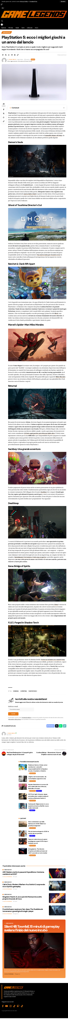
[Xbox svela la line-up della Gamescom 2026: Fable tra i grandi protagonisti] (23, 824)
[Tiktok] (22, 1006)
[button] (63, 1)
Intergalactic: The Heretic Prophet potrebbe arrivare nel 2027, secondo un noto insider (37, 851)
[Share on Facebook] (3, 55)
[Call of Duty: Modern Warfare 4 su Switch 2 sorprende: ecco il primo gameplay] (57, 886)
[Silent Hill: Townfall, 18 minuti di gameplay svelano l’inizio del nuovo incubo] (34, 950)
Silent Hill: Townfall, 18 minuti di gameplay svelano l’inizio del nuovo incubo (31, 928)
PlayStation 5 (33, 691)
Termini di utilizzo (26, 717)
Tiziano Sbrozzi (12, 59)
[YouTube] (6, 1006)
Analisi (33, 59)
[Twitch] (18, 1006)
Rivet (56, 313)
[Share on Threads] (15, 55)
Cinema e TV (39, 790)
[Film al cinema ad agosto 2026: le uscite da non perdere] (23, 833)
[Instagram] (10, 1006)
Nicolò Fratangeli (9, 974)
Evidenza (15, 691)
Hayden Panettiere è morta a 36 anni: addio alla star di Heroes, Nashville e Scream (38, 786)
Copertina (23, 691)
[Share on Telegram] (12, 55)
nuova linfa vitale (30, 194)
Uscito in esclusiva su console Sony (53, 660)
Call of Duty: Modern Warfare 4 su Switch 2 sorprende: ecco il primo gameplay (23, 885)
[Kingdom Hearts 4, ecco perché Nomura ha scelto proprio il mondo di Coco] (57, 898)
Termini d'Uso (33, 1)
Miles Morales (60, 377)
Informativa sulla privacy (14, 719)
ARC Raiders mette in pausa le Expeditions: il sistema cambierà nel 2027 (23, 873)
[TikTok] (14, 1006)
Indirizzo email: (13, 706)
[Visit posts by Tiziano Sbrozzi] (4, 734)
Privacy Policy (24, 1)
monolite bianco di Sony (53, 135)
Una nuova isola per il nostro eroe (48, 255)
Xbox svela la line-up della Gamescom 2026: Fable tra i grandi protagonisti (37, 824)
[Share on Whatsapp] (9, 55)
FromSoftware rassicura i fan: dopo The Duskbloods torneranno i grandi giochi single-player (22, 910)
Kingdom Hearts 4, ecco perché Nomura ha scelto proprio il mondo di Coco (22, 898)
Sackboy (44, 492)
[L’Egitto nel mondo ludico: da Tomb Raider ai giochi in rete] (23, 779)
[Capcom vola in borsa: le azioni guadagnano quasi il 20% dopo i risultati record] (23, 841)
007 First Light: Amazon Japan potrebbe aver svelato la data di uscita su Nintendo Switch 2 (38, 796)
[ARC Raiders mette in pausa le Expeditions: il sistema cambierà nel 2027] (57, 873)
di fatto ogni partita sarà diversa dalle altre (39, 433)
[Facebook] (3, 1006)
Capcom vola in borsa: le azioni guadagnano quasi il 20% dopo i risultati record (38, 841)
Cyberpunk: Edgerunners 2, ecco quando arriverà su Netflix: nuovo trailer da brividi (38, 806)
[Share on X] (6, 55)
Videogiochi (6, 32)
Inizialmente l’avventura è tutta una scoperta (30, 557)
